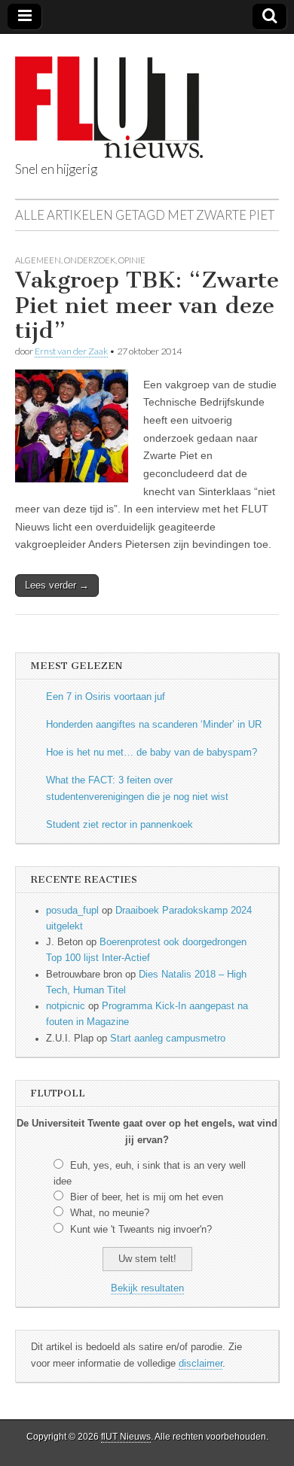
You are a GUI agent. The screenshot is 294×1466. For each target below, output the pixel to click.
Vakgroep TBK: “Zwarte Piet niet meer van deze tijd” (147, 305)
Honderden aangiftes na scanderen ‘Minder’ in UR (154, 724)
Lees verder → (57, 585)
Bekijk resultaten (147, 1288)
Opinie (131, 260)
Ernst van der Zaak (71, 351)
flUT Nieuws (126, 1436)
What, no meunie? (109, 1213)
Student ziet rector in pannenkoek (119, 825)
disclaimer (200, 1363)
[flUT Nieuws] (109, 96)
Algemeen (38, 260)
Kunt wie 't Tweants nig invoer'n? (141, 1229)
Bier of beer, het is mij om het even (146, 1197)
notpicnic (65, 1006)
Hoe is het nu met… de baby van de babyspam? (151, 752)
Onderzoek (89, 260)
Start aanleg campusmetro (167, 1038)
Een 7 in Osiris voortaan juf (105, 697)
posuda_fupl (72, 910)
